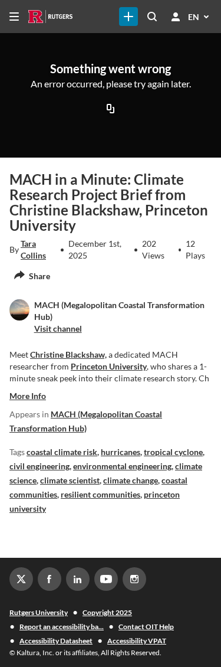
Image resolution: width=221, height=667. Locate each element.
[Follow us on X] (21, 579)
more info (27, 396)
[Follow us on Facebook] (49, 579)
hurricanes (120, 452)
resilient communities (100, 494)
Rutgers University (38, 612)
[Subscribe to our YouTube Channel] (106, 579)
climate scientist (70, 480)
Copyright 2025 (107, 612)
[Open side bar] (14, 16)
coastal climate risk (62, 452)
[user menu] (175, 16)
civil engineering (39, 466)
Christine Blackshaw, (68, 354)
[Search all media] (152, 16)
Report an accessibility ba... (61, 626)
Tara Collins (33, 249)
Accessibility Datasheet (56, 640)
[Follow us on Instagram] (134, 579)
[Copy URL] (110, 109)
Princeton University (109, 366)
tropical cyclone (173, 452)
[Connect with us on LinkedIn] (78, 579)
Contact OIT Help (146, 626)
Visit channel (58, 328)
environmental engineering (122, 466)
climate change (130, 480)
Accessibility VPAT (136, 640)
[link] (128, 16)
